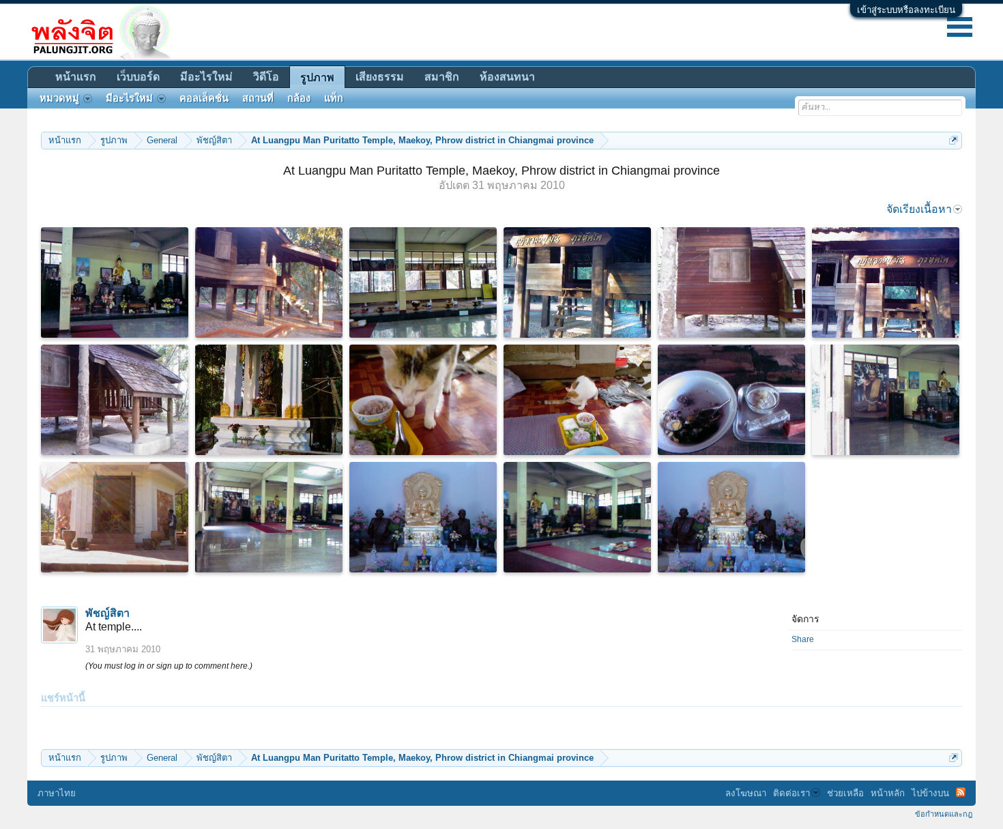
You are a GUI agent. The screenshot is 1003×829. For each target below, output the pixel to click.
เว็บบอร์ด (138, 77)
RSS (960, 792)
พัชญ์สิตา (107, 613)
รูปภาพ (317, 77)
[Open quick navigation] (953, 140)
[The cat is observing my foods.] (423, 400)
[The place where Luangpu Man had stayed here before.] (885, 282)
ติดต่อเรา (791, 793)
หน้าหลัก (888, 793)
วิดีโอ (266, 77)
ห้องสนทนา (507, 77)
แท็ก (333, 98)
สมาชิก (441, 77)
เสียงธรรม (379, 77)
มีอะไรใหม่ (206, 77)
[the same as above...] (577, 282)
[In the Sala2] (114, 282)
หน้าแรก (75, 77)
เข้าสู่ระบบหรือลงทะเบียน (906, 10)
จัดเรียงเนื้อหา (919, 209)
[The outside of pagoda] (114, 517)
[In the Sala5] (885, 400)
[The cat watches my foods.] (577, 400)
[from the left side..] (269, 282)
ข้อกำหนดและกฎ (943, 814)
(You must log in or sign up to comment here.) (168, 666)
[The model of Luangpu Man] (269, 400)
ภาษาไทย (57, 793)
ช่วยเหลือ (845, 793)
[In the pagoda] (731, 517)
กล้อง (298, 98)
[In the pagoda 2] (423, 517)
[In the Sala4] (269, 517)
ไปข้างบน (930, 793)
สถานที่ (258, 98)
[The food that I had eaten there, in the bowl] (731, 400)
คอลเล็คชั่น (204, 98)
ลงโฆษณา (745, 793)
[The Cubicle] (731, 282)
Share (802, 639)
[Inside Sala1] (423, 282)
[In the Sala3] (577, 517)
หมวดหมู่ (59, 98)
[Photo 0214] (114, 400)
